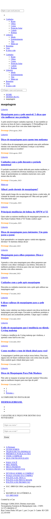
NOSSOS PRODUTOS (15, 469)
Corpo (13, 26)
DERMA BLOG (12, 97)
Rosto (13, 21)
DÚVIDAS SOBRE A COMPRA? (20, 473)
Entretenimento (17, 39)
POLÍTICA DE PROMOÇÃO (18, 482)
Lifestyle (9, 35)
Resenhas (9, 46)
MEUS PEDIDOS (13, 467)
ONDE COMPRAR (14, 456)
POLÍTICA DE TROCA (16, 478)
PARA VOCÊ (11, 462)
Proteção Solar (16, 28)
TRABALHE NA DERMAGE (18, 451)
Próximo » (10, 393)
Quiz (8, 48)
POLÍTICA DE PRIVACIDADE (19, 480)
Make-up (14, 44)
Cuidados (9, 19)
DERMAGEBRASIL (12, 402)
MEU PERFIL (12, 465)
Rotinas (14, 33)
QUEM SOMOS (12, 449)
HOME (9, 95)
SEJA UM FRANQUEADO (17, 458)
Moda (13, 37)
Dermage (5, 130)
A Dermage (10, 447)
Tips (12, 41)
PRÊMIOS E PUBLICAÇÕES (18, 454)
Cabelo (13, 30)
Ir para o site (11, 50)
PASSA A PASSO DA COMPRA (19, 475)
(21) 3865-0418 (12, 495)
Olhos (13, 24)
